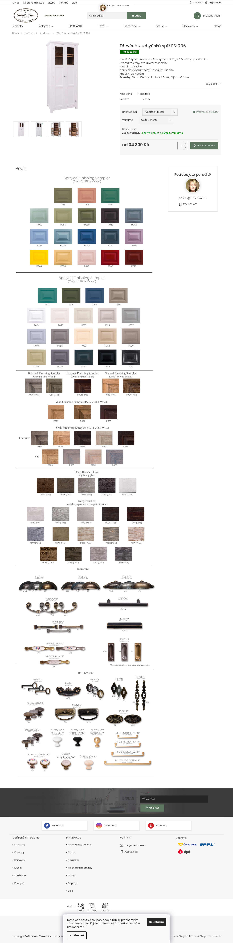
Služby (51, 2)
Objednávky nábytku (80, 844)
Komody (19, 852)
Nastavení (76, 935)
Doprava (73, 883)
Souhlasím (156, 922)
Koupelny (19, 844)
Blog (74, 2)
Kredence (144, 94)
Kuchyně (19, 883)
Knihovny (19, 860)
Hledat (136, 15)
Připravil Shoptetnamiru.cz (205, 936)
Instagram (109, 825)
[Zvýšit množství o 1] (185, 144)
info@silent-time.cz (195, 198)
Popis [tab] (21, 168)
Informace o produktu (207, 112)
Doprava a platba (33, 2)
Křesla (18, 867)
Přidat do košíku (206, 145)
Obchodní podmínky (80, 867)
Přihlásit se (152, 808)
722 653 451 (190, 204)
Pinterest (161, 825)
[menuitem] (17, 27)
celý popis (211, 83)
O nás (15, 2)
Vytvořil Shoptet (179, 936)
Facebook (57, 825)
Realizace (74, 860)
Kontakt (63, 2)
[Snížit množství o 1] (185, 147)
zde (81, 927)
